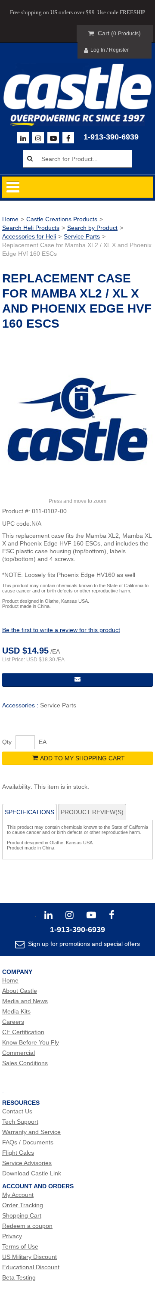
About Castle (19, 990)
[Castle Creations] (77, 86)
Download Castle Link (31, 1173)
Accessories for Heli (29, 236)
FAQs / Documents (27, 1142)
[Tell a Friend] (77, 680)
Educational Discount (30, 1267)
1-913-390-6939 (111, 137)
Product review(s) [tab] (92, 812)
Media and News (25, 1001)
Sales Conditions (25, 1063)
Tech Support (20, 1121)
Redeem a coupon (27, 1225)
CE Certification (23, 1032)
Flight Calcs (18, 1152)
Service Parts (82, 236)
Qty (7, 741)
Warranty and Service (31, 1131)
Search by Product (92, 227)
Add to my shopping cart (82, 758)
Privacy (12, 1236)
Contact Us (17, 1111)
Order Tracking (22, 1205)
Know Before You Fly (30, 1042)
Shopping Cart (21, 1215)
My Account (18, 1194)
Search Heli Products (30, 227)
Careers (13, 1021)
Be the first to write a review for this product (61, 629)
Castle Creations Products (61, 219)
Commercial (18, 1052)
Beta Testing (19, 1277)
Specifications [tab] (29, 812)
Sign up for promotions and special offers (83, 943)
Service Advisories (27, 1162)
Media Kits (16, 1011)
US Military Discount (29, 1256)
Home (10, 219)
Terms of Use (20, 1246)
